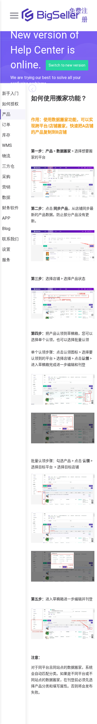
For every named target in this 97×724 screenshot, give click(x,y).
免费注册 (78, 15)
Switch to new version (67, 65)
